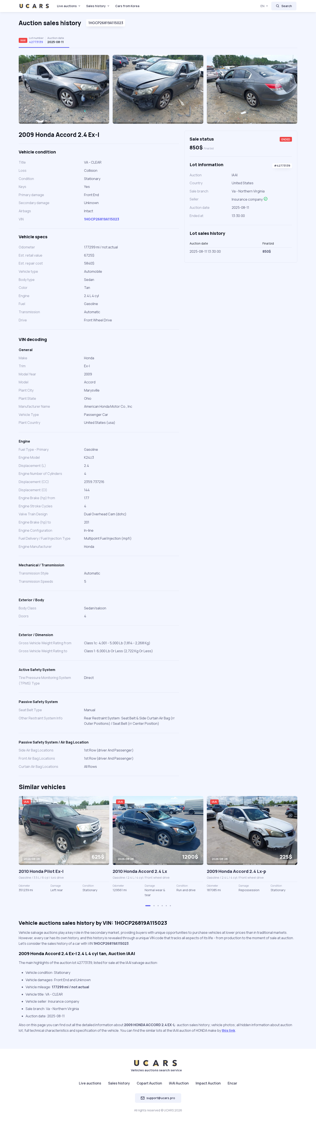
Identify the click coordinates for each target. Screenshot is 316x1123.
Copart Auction (149, 1083)
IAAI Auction (179, 1083)
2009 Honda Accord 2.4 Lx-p (236, 871)
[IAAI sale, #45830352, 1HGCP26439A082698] (252, 830)
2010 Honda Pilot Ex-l (41, 871)
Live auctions (67, 6)
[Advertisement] (240, 298)
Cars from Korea (127, 6)
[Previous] (27, 91)
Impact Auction (208, 1083)
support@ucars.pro (160, 1098)
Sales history (96, 6)
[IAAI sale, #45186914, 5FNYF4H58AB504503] (64, 830)
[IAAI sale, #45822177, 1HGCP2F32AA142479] (158, 830)
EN (262, 6)
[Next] (289, 91)
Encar (232, 1083)
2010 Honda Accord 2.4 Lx (140, 871)
